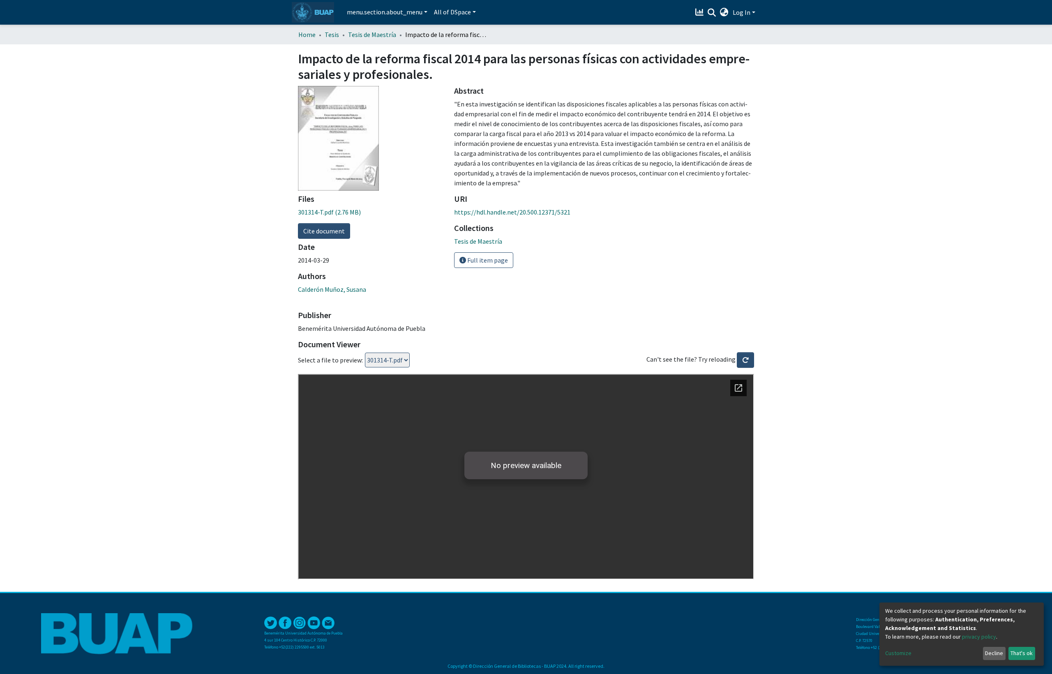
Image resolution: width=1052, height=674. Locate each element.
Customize (898, 653)
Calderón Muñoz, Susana (332, 289)
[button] (724, 12)
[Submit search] (711, 12)
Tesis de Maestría (372, 34)
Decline (994, 653)
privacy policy (979, 636)
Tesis (332, 34)
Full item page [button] (487, 260)
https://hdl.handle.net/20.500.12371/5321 (512, 212)
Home (307, 34)
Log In (741, 12)
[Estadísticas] (700, 12)
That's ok (1021, 653)
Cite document (324, 231)
